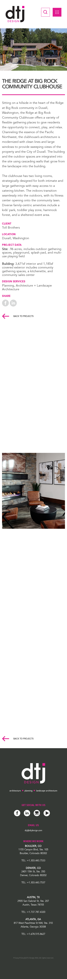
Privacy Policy (18, 958)
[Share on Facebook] (5, 303)
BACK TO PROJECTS (23, 316)
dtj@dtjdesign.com (33, 830)
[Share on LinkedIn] (13, 303)
